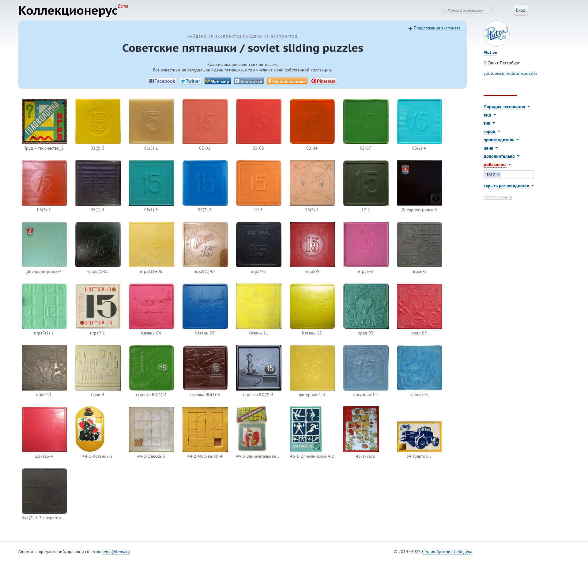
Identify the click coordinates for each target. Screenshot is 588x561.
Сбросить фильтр (498, 197)
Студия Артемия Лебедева (447, 551)
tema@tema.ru (116, 551)
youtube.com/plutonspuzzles (510, 73)
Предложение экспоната (437, 28)
